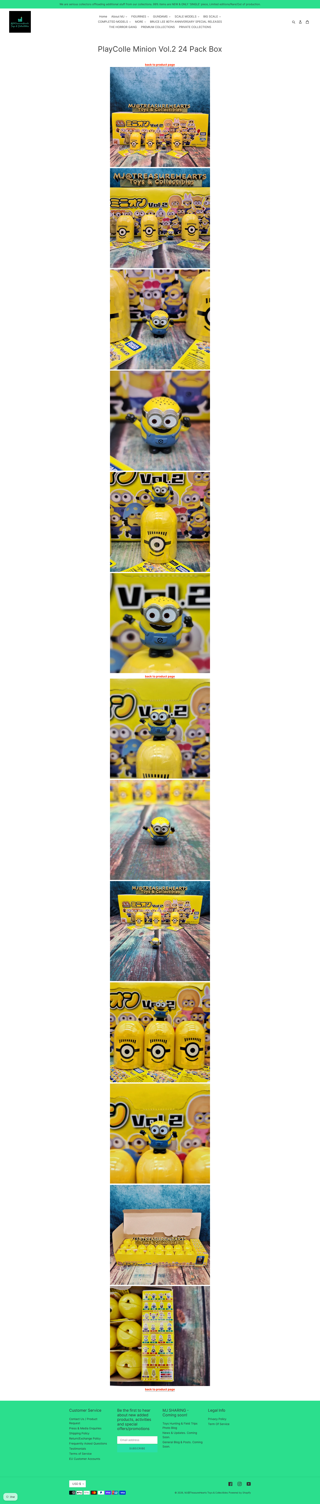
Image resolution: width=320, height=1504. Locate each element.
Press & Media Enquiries (85, 1428)
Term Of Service (219, 1424)
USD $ (76, 1484)
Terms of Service (80, 1453)
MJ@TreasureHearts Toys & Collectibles (206, 1492)
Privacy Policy (217, 1419)
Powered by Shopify (240, 1492)
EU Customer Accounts (84, 1459)
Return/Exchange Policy (85, 1438)
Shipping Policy (79, 1433)
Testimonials (77, 1448)
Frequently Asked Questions (88, 1443)
